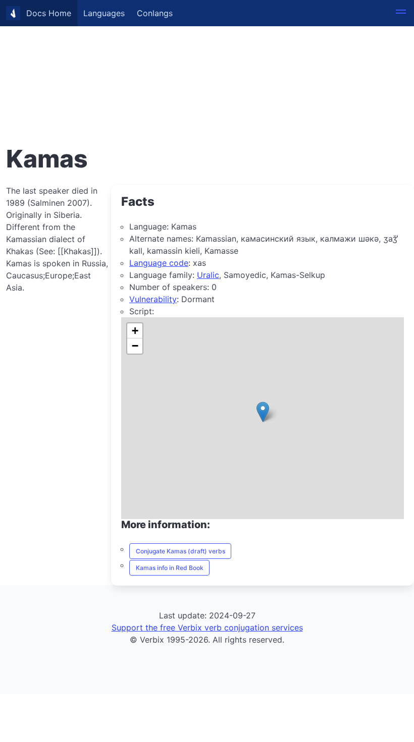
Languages (104, 13)
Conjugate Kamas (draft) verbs (180, 551)
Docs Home (48, 13)
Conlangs (155, 13)
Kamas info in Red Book (169, 568)
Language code (158, 263)
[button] (401, 13)
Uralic (208, 275)
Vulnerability (153, 299)
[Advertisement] (207, 70)
